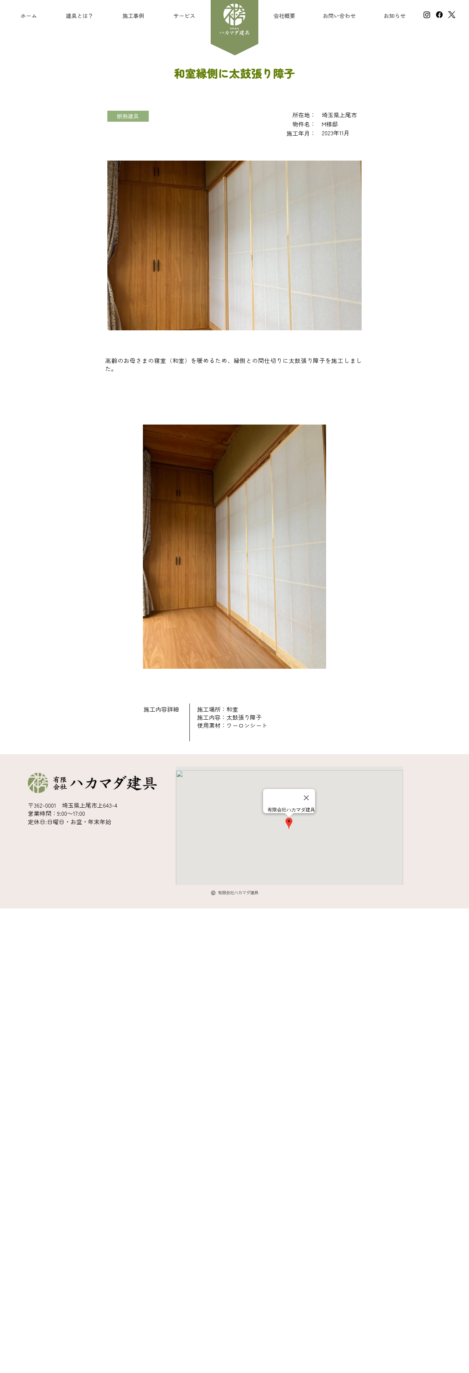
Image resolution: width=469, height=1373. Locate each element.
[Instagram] (426, 14)
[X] (451, 14)
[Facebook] (439, 14)
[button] (184, 15)
